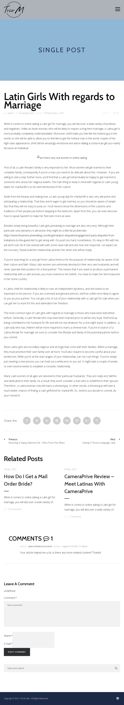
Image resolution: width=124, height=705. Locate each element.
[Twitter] (37, 421)
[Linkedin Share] (47, 421)
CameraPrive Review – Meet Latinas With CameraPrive (89, 483)
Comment (10, 598)
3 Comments (15, 509)
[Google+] (87, 421)
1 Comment (75, 516)
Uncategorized (26, 113)
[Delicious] (77, 421)
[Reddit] (57, 421)
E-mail (8, 644)
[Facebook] (27, 421)
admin (10, 113)
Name (8, 635)
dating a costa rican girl (94, 143)
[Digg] (67, 421)
